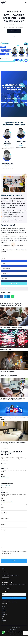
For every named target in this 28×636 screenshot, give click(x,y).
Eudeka (3, 606)
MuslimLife (4, 614)
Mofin (3, 608)
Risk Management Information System (11, 327)
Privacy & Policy (13, 629)
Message (13, 541)
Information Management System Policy (14, 631)
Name (2, 507)
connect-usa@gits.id (6, 501)
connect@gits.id (5, 477)
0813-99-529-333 (5, 485)
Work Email (3, 513)
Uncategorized (4, 24)
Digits (3, 622)
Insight (21, 633)
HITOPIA (3, 612)
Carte (3, 616)
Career (13, 633)
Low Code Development (7, 371)
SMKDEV (4, 620)
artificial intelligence (5, 288)
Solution (9, 633)
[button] (25, 2)
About (17, 633)
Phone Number (5, 518)
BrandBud (4, 610)
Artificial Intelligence (6, 349)
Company (3, 524)
